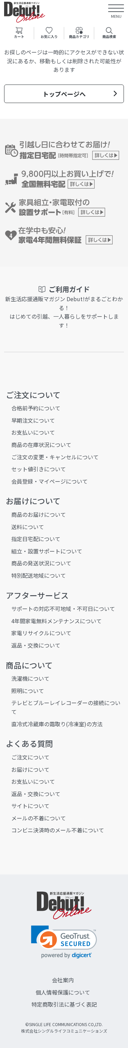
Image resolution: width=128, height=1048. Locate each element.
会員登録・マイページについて (49, 481)
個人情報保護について (62, 992)
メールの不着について (38, 818)
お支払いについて (33, 432)
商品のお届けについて (38, 514)
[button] (64, 942)
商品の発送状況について (41, 563)
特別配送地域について (38, 575)
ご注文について (30, 757)
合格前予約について (35, 408)
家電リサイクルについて (41, 633)
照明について (27, 691)
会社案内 (63, 980)
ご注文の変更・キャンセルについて (55, 457)
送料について (27, 527)
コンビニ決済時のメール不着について (57, 830)
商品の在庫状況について (41, 444)
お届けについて (30, 769)
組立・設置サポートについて (46, 551)
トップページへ (64, 93)
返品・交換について (35, 645)
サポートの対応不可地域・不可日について (63, 608)
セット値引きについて (38, 469)
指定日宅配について (35, 539)
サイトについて (30, 806)
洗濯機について (30, 678)
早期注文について (33, 420)
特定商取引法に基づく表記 (64, 1004)
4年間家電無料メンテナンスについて (56, 621)
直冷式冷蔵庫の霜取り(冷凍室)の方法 (57, 724)
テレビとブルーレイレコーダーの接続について (65, 707)
